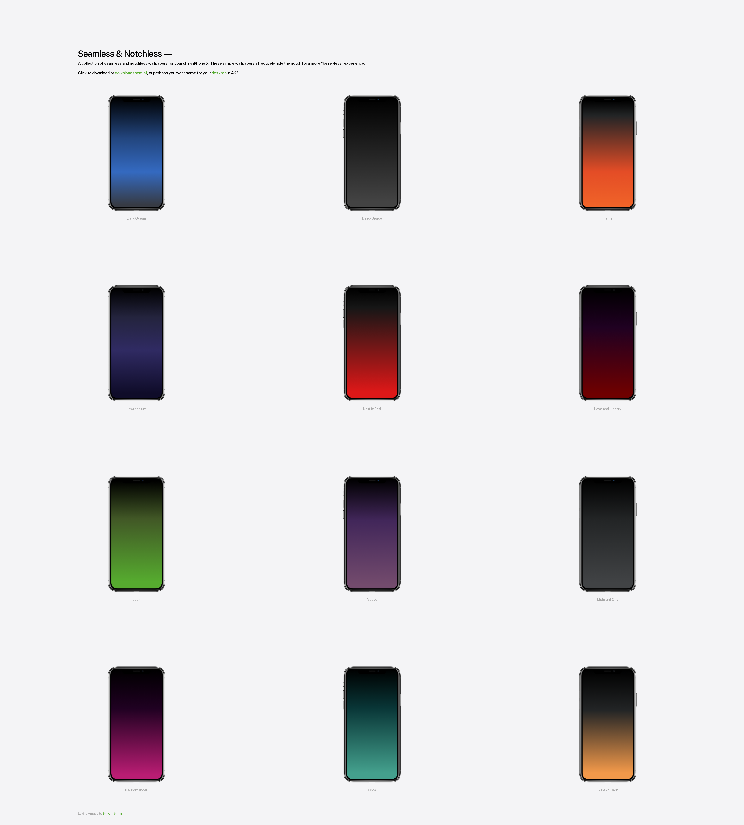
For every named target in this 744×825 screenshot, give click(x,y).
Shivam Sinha (112, 813)
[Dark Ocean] (136, 153)
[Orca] (372, 724)
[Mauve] (372, 534)
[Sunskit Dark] (607, 724)
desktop (219, 72)
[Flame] (607, 153)
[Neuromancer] (136, 724)
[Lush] (136, 534)
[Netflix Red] (372, 343)
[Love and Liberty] (607, 343)
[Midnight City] (607, 534)
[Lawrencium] (136, 343)
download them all (131, 72)
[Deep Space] (372, 153)
